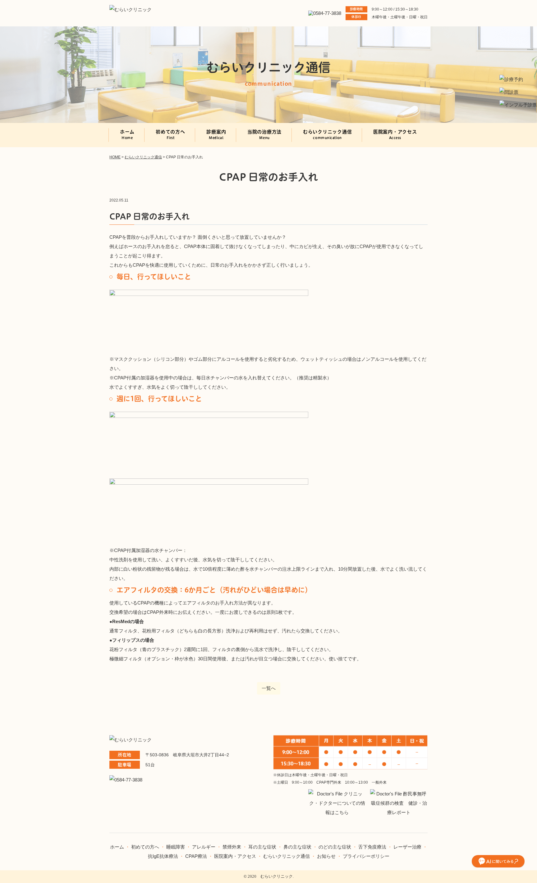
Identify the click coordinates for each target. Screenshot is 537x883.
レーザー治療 (407, 846)
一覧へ (269, 688)
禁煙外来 (232, 846)
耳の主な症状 (263, 846)
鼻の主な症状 (297, 846)
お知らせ (326, 856)
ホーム (127, 134)
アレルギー (203, 846)
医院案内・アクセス (395, 134)
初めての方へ (170, 134)
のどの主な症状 (335, 846)
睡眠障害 (175, 846)
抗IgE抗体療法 (163, 856)
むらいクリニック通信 (327, 134)
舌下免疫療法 (372, 846)
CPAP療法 (196, 856)
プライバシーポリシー (366, 856)
